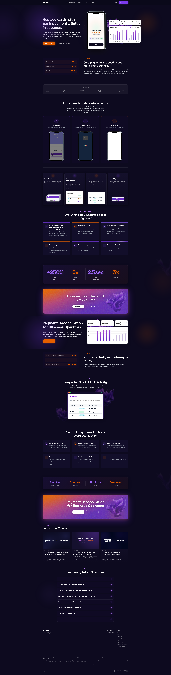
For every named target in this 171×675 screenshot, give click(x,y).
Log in (115, 2)
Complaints (119, 638)
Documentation (110, 632)
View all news (124, 529)
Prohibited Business (121, 646)
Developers (72, 2)
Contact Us (119, 636)
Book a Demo (123, 2)
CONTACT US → (92, 306)
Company (80, 2)
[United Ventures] (119, 671)
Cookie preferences (47, 671)
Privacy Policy (120, 640)
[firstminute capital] (125, 671)
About (118, 632)
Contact (92, 2)
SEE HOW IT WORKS (64, 43)
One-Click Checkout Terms (122, 644)
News (86, 2)
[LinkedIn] (114, 671)
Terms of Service (120, 642)
